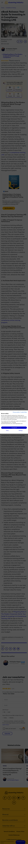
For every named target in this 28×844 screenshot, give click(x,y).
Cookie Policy (23, 412)
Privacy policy (16, 412)
